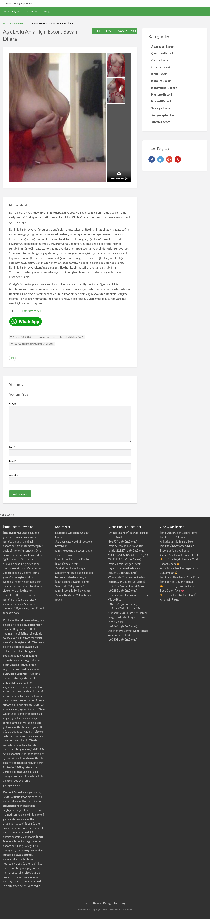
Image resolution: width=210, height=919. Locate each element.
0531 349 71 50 (121, 30)
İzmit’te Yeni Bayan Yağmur (176, 581)
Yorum (12, 403)
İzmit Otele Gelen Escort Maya (178, 532)
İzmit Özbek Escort (67, 564)
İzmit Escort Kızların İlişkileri (72, 559)
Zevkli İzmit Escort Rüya (70, 568)
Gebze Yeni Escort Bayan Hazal (179, 555)
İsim (12, 447)
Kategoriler (30, 11)
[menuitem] (11, 11)
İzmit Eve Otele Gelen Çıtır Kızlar (180, 577)
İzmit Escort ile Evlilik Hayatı (72, 590)
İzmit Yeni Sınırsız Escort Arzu (126, 586)
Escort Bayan (11, 11)
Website (13, 475)
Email (12, 461)
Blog (47, 11)
